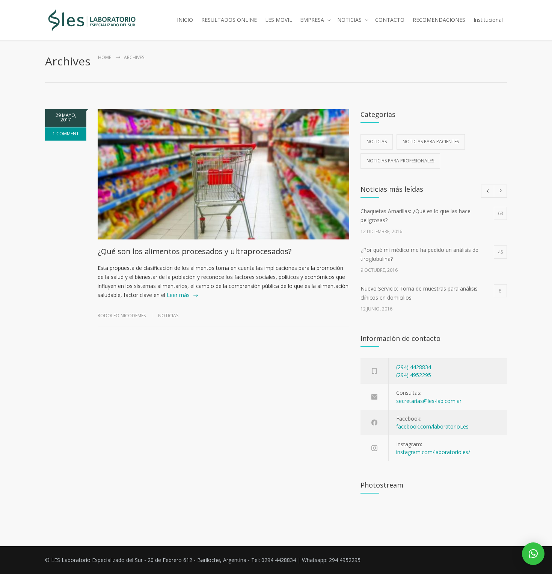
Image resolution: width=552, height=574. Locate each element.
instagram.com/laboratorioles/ (433, 452)
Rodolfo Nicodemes (122, 315)
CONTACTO (389, 19)
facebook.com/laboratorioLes (432, 426)
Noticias (168, 315)
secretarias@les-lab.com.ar (429, 400)
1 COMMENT (66, 133)
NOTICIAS (349, 19)
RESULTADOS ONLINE (229, 19)
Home (104, 57)
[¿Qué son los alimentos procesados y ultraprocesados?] (223, 174)
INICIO (185, 19)
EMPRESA (312, 19)
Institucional (488, 19)
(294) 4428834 (413, 367)
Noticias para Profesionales (400, 161)
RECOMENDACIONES (439, 19)
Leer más (178, 294)
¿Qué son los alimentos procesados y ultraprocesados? (194, 251)
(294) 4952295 (413, 375)
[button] (533, 553)
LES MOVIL (278, 19)
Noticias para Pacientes (431, 141)
